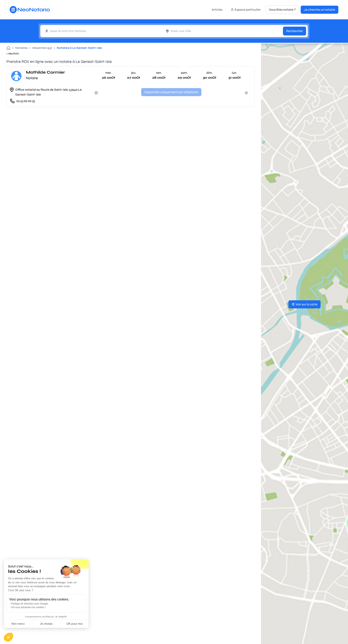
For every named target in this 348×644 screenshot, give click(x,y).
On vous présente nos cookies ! (28, 607)
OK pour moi (74, 623)
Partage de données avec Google (29, 603)
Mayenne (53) (42, 48)
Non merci (18, 623)
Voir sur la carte (306, 304)
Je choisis (46, 623)
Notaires (21, 48)
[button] (8, 637)
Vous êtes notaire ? (282, 9)
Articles (217, 9)
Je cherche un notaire (319, 9)
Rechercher (294, 31)
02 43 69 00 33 (25, 101)
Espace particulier (248, 9)
